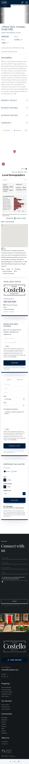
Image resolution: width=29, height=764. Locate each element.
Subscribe (14, 363)
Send (14, 601)
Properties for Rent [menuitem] (7, 694)
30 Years (8, 471)
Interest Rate (7, 490)
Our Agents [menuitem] (5, 741)
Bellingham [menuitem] (4, 717)
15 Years (15, 471)
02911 (15, 271)
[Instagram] (7, 677)
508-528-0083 (9, 301)
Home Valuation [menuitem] (6, 709)
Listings (8, 269)
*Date (4, 396)
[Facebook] (2, 677)
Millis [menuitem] (3, 728)
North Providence (7, 271)
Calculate (14, 500)
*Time (4, 402)
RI (12, 269)
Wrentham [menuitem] (4, 733)
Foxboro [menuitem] (4, 722)
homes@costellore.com (10, 670)
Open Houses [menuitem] (5, 696)
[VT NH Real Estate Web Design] (14, 751)
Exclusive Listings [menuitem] (6, 689)
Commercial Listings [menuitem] (7, 692)
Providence (17, 269)
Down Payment (7, 483)
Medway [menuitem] (4, 726)
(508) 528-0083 (15, 660)
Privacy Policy (13, 356)
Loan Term (6, 468)
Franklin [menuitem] (4, 724)
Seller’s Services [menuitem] (6, 707)
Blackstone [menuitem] (4, 720)
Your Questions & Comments (10, 409)
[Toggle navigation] (27, 2)
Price (4, 477)
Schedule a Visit (20, 379)
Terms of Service (10, 452)
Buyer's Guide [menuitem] (5, 704)
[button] (2, 14)
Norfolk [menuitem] (3, 731)
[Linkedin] (4, 677)
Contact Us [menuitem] (5, 744)
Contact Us (5, 311)
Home (2, 269)
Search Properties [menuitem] (6, 687)
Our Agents (11, 311)
